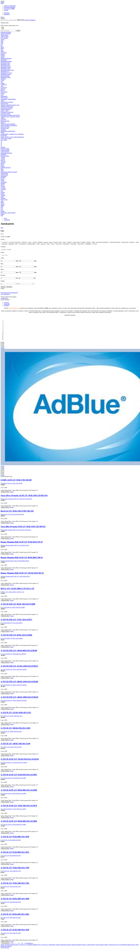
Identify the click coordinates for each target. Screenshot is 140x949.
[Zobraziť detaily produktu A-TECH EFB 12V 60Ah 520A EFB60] (12, 638)
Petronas (3, 54)
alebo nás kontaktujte (30, 20)
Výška (2, 258)
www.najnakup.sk (5, 294)
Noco (2, 94)
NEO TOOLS (4, 97)
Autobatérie (7, 219)
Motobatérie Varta (5, 64)
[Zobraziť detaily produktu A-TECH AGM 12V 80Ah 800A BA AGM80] (13, 793)
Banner (46, 242)
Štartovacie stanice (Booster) (8, 124)
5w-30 (9, 249)
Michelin (3, 177)
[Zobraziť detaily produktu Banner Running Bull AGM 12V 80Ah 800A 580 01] (15, 561)
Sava (2, 191)
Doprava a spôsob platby (88, 944)
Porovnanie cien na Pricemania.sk (9, 292)
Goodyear (3, 189)
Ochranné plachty (5, 150)
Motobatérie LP (5, 71)
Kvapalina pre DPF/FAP (7, 112)
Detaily (12, 492)
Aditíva (2, 100)
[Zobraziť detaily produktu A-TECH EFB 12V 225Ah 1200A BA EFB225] (14, 669)
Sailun (2, 196)
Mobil (2, 48)
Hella (2, 169)
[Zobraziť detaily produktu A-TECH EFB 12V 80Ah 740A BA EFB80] (13, 607)
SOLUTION (4, 92)
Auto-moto (3, 119)
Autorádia (3, 129)
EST (2, 81)
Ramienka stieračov (6, 167)
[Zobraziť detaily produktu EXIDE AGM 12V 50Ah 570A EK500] (11, 483)
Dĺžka (2, 269)
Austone (3, 186)
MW (137, 242)
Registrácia (7, 14)
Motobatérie (4, 60)
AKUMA (24, 242)
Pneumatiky (4, 176)
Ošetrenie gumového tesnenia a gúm (10, 105)
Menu (2, 1)
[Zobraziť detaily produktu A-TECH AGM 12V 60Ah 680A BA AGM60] (13, 824)
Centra (64, 242)
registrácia (9, 946)
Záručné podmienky (76, 944)
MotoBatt (11, 244)
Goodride (3, 188)
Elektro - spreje (4, 110)
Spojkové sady (4, 175)
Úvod (5, 218)
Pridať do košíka (5, 492)
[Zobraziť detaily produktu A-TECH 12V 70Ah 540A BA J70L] (11, 886)
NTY (16, 244)
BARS (35, 242)
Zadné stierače (4, 173)
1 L (3, 255)
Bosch (2, 164)
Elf (1, 45)
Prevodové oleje (5, 156)
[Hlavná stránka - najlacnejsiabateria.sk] (2, 17)
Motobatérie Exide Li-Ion (7, 70)
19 (22, 943)
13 (1, 141)
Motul (2, 46)
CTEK (2, 80)
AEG (2, 86)
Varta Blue (73, 244)
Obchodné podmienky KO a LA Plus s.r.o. (38, 944)
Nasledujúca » (29, 943)
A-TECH (4, 242)
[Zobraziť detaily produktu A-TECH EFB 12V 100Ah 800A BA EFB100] (13, 654)
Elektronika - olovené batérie (8, 212)
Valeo (2, 170)
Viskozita (3, 246)
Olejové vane (4, 199)
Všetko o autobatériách (10, 5)
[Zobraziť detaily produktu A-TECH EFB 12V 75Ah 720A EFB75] (12, 623)
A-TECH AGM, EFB (14, 242)
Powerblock (23, 244)
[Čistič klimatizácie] (2, 348)
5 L (6, 255)
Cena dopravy (9, 8)
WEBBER (88, 244)
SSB (2, 215)
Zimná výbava (4, 35)
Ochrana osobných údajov (101, 944)
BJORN (40, 242)
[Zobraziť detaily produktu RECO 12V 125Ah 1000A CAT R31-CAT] (12, 592)
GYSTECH (4, 87)
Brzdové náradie (5, 148)
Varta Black (66, 244)
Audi (2, 201)
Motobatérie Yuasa (5, 62)
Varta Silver (81, 244)
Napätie (3, 281)
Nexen (2, 179)
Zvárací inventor (5, 151)
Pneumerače (4, 135)
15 (1, 144)
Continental (4, 182)
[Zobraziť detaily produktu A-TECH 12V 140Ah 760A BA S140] (11, 747)
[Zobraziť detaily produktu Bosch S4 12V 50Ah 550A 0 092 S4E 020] (12, 514)
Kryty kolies (4, 140)
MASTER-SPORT (115, 242)
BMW (2, 202)
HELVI (3, 90)
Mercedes (4, 244)
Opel (2, 207)
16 (1, 145)
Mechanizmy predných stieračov (9, 172)
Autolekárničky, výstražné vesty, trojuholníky (12, 134)
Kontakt (6, 10)
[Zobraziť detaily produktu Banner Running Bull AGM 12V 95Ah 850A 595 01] (15, 545)
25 (25, 943)
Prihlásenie (6, 13)
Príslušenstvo (4, 96)
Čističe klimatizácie (6, 109)
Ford (2, 44)
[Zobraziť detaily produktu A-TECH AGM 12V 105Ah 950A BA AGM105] (14, 762)
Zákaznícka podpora (66, 944)
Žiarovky (3, 122)
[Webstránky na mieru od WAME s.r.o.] (5, 947)
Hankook (3, 198)
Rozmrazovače (4, 103)
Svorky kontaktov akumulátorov (9, 125)
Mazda (2, 205)
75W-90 (3, 159)
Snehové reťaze (5, 128)
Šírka (2, 263)
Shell (2, 41)
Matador (3, 183)
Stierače (3, 163)
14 (1, 143)
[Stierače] (2, 346)
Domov (3, 944)
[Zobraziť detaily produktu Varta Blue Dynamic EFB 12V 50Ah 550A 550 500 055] (16, 530)
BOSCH (3, 89)
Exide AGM (76, 242)
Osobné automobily (6, 33)
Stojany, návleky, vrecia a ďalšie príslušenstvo (12, 137)
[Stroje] (2, 467)
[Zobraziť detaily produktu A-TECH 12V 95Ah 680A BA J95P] (11, 840)
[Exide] (2, 466)
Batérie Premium (5, 76)
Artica (29, 242)
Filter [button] (2, 227)
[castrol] (2, 475)
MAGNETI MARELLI (102, 242)
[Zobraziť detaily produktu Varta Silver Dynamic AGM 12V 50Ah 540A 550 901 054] (16, 499)
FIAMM (83, 242)
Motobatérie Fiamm (6, 74)
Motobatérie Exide (5, 68)
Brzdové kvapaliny (5, 113)
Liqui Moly (3, 52)
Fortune (3, 192)
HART (88, 242)
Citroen (2, 204)
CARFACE (4, 84)
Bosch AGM (57, 242)
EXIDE (3, 93)
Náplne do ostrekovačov (7, 106)
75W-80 (3, 157)
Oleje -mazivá (4, 38)
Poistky (2, 132)
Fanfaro (3, 55)
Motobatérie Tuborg (6, 67)
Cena (2, 234)
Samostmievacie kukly (6, 153)
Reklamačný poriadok (54, 944)
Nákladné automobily (6, 58)
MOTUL (132, 242)
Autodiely (3, 161)
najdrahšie (6, 305)
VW (2, 208)
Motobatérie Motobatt (6, 61)
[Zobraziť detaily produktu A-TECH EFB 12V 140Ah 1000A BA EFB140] (14, 700)
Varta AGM (58, 244)
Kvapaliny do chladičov (7, 108)
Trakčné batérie (5, 36)
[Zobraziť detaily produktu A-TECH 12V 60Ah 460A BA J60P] (11, 902)
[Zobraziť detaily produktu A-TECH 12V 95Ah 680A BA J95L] (11, 855)
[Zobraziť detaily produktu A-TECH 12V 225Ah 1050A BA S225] (11, 716)
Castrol (2, 39)
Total (2, 42)
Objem (2, 252)
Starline (3, 57)
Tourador (3, 195)
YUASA (95, 244)
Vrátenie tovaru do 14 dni (115, 944)
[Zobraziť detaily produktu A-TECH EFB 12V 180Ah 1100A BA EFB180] (14, 685)
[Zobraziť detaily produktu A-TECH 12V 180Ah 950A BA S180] (11, 731)
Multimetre (3, 154)
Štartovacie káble (5, 121)
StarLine (43, 244)
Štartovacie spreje (5, 126)
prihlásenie (3, 946)
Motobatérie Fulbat (5, 77)
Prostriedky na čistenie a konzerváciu (10, 115)
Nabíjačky (3, 78)
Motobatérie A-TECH (6, 73)
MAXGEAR (125, 242)
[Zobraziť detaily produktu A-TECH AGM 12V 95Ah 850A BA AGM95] (13, 778)
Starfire (2, 180)
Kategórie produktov (6, 32)
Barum (2, 185)
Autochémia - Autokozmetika (8, 99)
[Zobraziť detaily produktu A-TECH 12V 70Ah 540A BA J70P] (11, 871)
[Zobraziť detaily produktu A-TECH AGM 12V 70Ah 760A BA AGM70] (13, 809)
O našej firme (4, 298)
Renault (3, 211)
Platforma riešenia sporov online (130, 944)
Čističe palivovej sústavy (7, 102)
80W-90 (3, 160)
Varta (52, 244)
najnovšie (6, 302)
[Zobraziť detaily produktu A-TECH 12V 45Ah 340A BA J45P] (11, 933)
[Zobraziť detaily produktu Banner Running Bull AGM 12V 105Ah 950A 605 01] (15, 576)
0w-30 (4, 249)
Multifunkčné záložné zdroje (8, 131)
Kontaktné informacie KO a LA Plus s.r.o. (15, 944)
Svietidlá (3, 147)
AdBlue (3, 118)
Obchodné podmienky (9, 7)
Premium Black (31, 244)
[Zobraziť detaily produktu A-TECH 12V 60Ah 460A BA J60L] (11, 917)
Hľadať (18, 30)
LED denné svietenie (6, 138)
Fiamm (2, 214)
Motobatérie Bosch (5, 65)
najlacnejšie (7, 304)
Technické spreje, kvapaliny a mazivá (10, 116)
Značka (2, 239)
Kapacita (3, 275)
